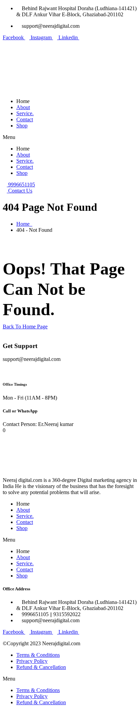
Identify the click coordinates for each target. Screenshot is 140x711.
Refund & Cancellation (41, 667)
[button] (70, 137)
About (23, 107)
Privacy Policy (32, 661)
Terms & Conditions (38, 655)
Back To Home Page (25, 326)
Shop (22, 125)
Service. (25, 113)
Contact (24, 119)
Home (24, 224)
